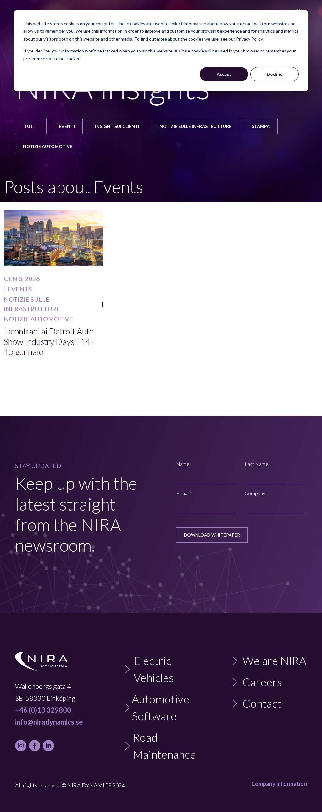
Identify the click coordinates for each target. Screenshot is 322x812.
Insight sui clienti (117, 126)
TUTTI (31, 126)
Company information (279, 783)
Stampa (261, 126)
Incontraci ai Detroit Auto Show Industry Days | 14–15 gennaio (49, 341)
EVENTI (67, 126)
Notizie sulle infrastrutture (195, 126)
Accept (224, 74)
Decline (274, 74)
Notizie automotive (47, 146)
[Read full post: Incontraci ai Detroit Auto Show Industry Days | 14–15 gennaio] (53, 238)
